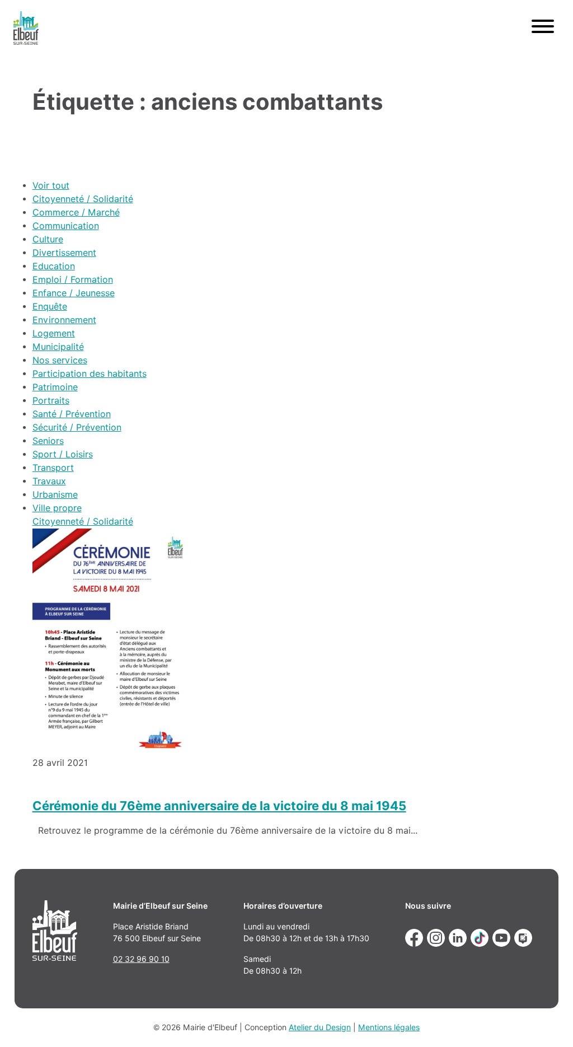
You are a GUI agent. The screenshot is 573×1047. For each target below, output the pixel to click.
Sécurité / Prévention (76, 427)
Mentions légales (389, 1027)
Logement (53, 333)
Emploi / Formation (72, 279)
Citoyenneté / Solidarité (82, 199)
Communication (65, 226)
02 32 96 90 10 (141, 959)
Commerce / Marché (76, 212)
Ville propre (57, 508)
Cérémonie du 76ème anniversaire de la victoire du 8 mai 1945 (219, 805)
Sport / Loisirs (62, 454)
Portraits (50, 400)
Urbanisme (55, 494)
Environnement (64, 320)
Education (53, 266)
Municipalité (58, 347)
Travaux (49, 481)
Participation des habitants (89, 373)
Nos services (59, 360)
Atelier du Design (320, 1027)
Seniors (48, 441)
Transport (53, 467)
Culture (47, 239)
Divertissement (64, 252)
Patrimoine (55, 387)
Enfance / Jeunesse (73, 293)
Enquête (49, 306)
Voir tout (50, 185)
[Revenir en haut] (548, 1022)
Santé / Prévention (71, 414)
